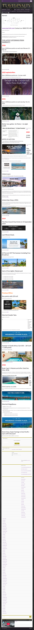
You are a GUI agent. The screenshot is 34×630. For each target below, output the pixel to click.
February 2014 (4, 613)
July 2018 (4, 534)
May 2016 (4, 570)
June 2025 (22, 482)
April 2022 (22, 490)
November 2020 (23, 507)
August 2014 (4, 603)
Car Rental (18, 9)
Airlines (15, 9)
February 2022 (23, 493)
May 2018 (4, 537)
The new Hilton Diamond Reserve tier (26, 467)
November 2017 (5, 545)
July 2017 (4, 550)
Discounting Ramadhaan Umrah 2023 (26, 474)
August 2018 (4, 532)
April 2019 (4, 521)
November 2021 (23, 496)
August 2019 (4, 518)
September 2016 (5, 564)
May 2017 (4, 551)
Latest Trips (22, 9)
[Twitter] (7, 13)
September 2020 (23, 509)
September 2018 (5, 531)
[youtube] (4, 13)
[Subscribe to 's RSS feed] (2, 0)
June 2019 (4, 520)
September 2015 (5, 583)
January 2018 (4, 542)
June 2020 (22, 510)
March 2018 (4, 540)
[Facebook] (5, 13)
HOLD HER (13, 449)
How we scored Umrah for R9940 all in (26, 470)
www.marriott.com (8, 28)
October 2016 (4, 562)
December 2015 (5, 578)
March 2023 (22, 485)
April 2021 (22, 504)
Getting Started (4, 9)
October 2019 (23, 515)
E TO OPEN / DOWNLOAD (18, 449)
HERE (8, 69)
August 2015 (4, 584)
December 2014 (5, 597)
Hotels (12, 9)
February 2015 (4, 594)
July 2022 (22, 488)
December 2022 (23, 487)
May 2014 (4, 608)
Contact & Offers (27, 9)
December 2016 (5, 559)
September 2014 (5, 602)
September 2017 (5, 548)
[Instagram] (2, 13)
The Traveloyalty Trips (24, 472)
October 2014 (4, 600)
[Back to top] (32, 628)
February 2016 (4, 575)
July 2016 (4, 567)
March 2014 (4, 611)
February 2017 (4, 556)
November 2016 (5, 561)
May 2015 (4, 589)
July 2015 (4, 586)
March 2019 (4, 523)
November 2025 (23, 479)
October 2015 (4, 581)
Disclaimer (30, 628)
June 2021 (22, 501)
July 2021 (22, 499)
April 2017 (4, 553)
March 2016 (4, 573)
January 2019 (4, 526)
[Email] (9, 13)
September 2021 (23, 498)
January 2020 (23, 512)
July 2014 (4, 605)
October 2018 (4, 529)
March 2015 (4, 592)
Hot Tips (8, 9)
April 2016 (4, 572)
